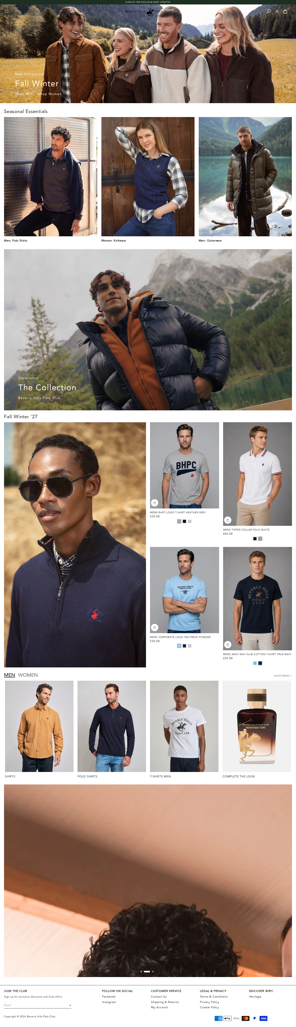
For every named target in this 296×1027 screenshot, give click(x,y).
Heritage (255, 997)
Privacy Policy (209, 1002)
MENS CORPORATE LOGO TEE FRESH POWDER (180, 637)
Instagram (109, 1002)
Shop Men (24, 94)
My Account (159, 1007)
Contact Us (159, 997)
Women (28, 675)
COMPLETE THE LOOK (239, 776)
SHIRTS (10, 776)
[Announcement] (148, 2)
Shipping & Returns (165, 1002)
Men (9, 675)
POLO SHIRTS (87, 776)
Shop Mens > (283, 676)
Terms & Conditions (214, 997)
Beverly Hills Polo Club (39, 398)
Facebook (109, 997)
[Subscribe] (67, 1005)
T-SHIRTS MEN (160, 776)
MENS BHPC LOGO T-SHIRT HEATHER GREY (178, 513)
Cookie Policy (209, 1007)
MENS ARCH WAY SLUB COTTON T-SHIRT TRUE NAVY (257, 654)
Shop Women (50, 94)
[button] (179, 521)
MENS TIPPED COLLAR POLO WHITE (246, 530)
